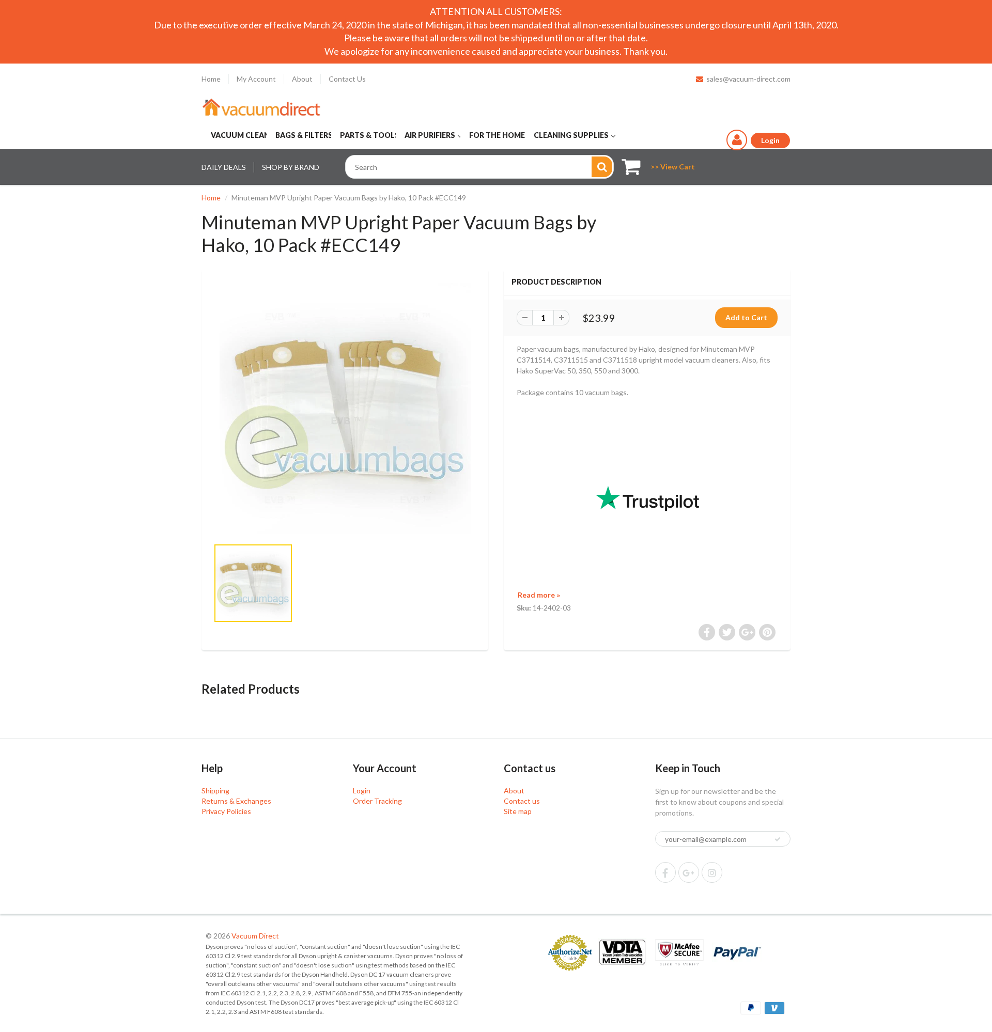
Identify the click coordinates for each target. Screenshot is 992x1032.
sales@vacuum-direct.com (748, 78)
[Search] (602, 167)
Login (361, 790)
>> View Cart (672, 166)
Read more (539, 594)
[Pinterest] (688, 872)
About (302, 78)
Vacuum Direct (255, 935)
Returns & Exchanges (236, 800)
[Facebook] (665, 872)
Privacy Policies (226, 811)
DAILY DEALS (224, 167)
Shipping (215, 790)
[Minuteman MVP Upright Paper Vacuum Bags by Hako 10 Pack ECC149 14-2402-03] (344, 408)
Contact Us (347, 78)
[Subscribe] (777, 839)
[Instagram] (712, 872)
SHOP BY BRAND (290, 167)
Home (211, 78)
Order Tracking (377, 800)
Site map (518, 811)
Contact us (522, 800)
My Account (256, 78)
